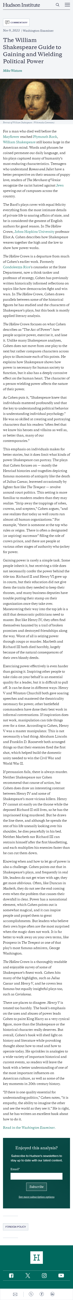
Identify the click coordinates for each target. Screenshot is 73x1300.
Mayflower (11, 137)
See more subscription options (36, 1197)
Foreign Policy (15, 1226)
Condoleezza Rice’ (17, 267)
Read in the (29, 1128)
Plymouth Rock (45, 137)
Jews (60, 185)
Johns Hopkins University (34, 232)
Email (14, 1169)
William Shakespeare (19, 142)
